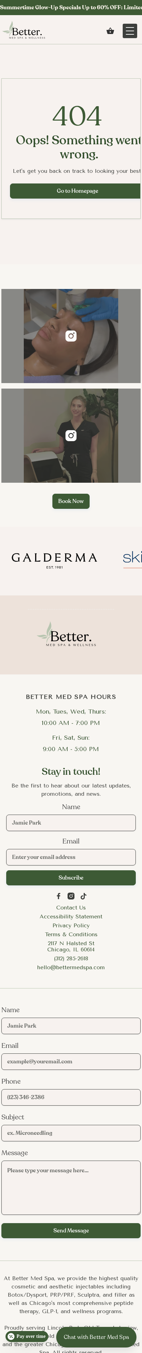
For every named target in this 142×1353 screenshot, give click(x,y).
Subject (12, 1117)
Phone (11, 1081)
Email (71, 841)
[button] (110, 31)
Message (14, 1153)
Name (71, 807)
